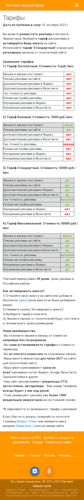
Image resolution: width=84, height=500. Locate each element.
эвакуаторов (25, 5)
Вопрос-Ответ (27, 421)
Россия (49, 455)
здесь (23, 300)
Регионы (65, 455)
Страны (34, 455)
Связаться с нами (28, 426)
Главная (19, 455)
